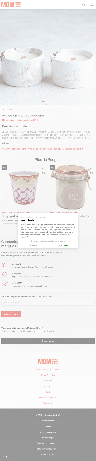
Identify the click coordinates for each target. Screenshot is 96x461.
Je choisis (33, 245)
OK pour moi (63, 245)
